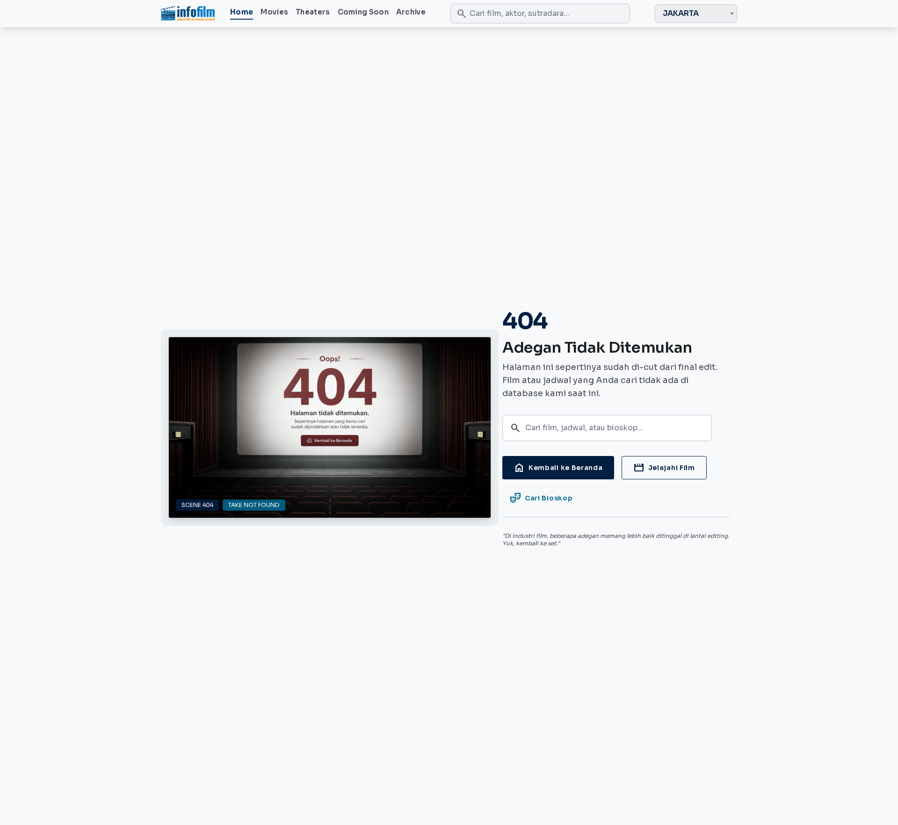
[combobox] (696, 13)
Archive (411, 11)
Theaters (313, 11)
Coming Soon (363, 11)
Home (241, 11)
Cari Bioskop (541, 498)
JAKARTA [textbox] (681, 13)
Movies (274, 11)
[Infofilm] (188, 13)
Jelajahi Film (664, 467)
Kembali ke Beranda (558, 467)
